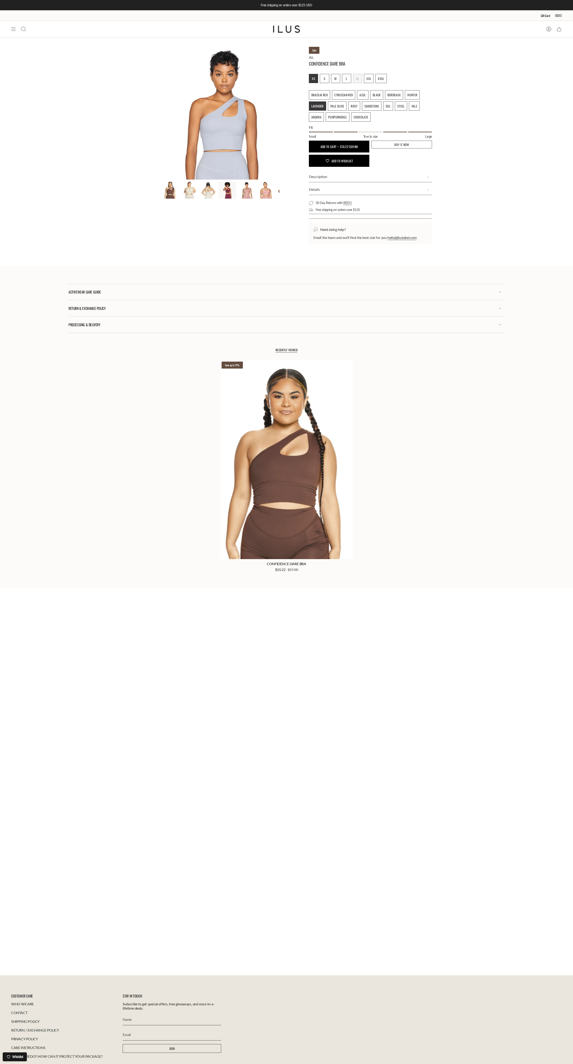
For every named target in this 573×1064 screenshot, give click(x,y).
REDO (347, 203)
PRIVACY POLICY (24, 1039)
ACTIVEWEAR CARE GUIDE (84, 292)
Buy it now (401, 144)
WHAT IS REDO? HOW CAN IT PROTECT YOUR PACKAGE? (57, 1056)
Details (314, 189)
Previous (161, 113)
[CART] (559, 29)
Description (318, 176)
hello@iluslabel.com (402, 237)
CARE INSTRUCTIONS (28, 1047)
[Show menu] (13, 29)
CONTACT (19, 1012)
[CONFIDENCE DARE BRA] (286, 459)
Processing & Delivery (84, 324)
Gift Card (545, 15)
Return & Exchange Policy (87, 308)
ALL (311, 57)
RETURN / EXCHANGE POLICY (35, 1030)
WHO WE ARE (22, 1004)
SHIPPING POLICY (25, 1021)
